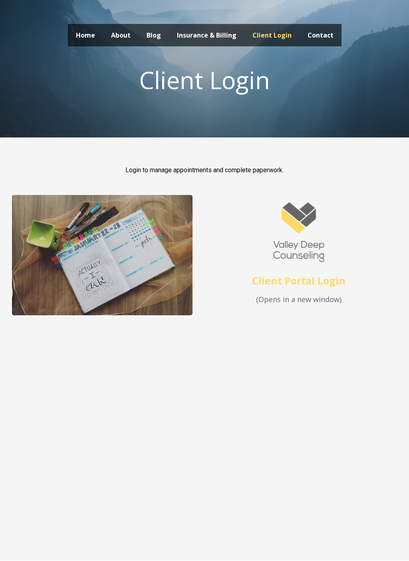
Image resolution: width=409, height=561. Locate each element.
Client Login (272, 35)
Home (85, 35)
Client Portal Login (298, 280)
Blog (154, 35)
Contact (321, 35)
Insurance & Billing (206, 35)
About (121, 35)
